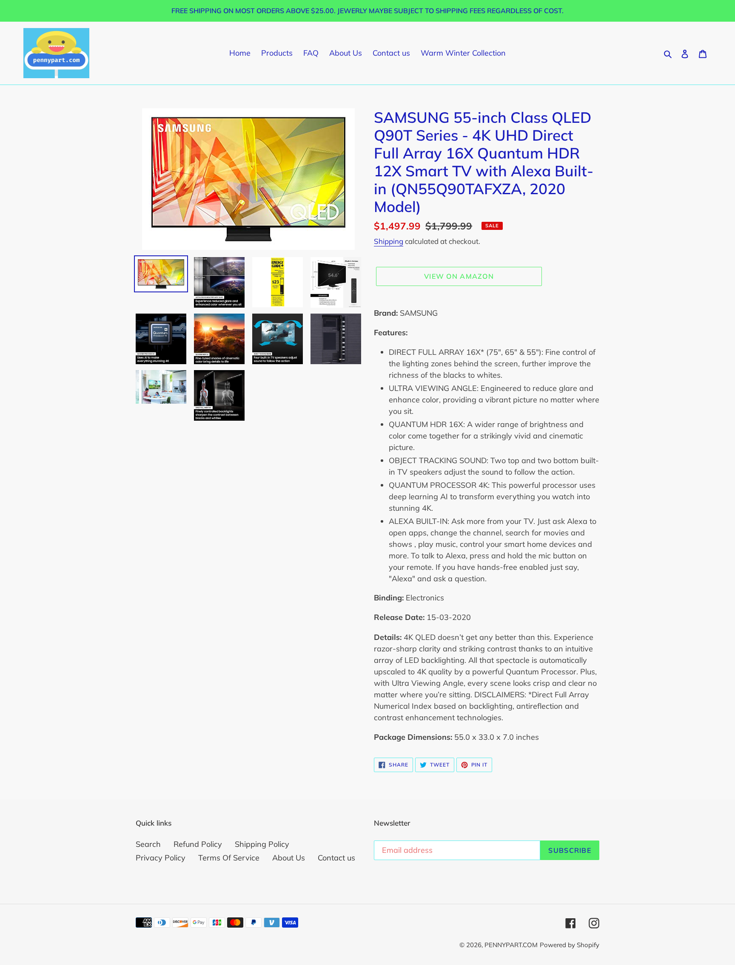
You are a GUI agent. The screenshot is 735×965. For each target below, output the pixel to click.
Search (148, 844)
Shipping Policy (262, 844)
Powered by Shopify (569, 945)
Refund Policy (198, 844)
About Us (288, 858)
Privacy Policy (160, 858)
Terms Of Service (228, 858)
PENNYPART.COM (511, 945)
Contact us (336, 858)
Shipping (388, 241)
